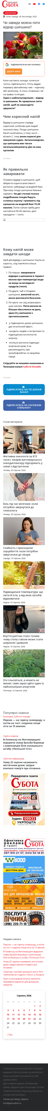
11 (13, 1014)
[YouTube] (34, 4)
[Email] (29, 4)
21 (29, 1018)
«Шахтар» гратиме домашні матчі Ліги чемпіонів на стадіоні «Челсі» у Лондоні (23, 973)
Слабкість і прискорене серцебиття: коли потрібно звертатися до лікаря (20, 551)
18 (13, 1018)
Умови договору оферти (15, 1099)
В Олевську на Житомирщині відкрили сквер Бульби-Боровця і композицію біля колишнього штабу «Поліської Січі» (23, 744)
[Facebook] (39, 4)
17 (8, 1018)
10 (8, 1014)
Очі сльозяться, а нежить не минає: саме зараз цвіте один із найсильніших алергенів (23, 683)
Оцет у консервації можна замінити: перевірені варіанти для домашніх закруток (22, 981)
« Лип (10, 1034)
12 (18, 1014)
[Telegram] (44, 4)
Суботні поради (22, 716)
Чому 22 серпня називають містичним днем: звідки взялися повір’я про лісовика (21, 765)
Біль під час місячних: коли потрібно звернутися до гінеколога (20, 507)
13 (24, 1014)
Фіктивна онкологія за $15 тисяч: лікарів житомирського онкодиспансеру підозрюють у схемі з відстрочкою (22, 461)
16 (40, 1014)
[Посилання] (10, 4)
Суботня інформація (13, 758)
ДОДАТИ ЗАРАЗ (13, 71)
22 (34, 1018)
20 (24, 1018)
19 (18, 1018)
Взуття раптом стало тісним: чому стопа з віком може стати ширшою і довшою (23, 639)
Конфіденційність (12, 1103)
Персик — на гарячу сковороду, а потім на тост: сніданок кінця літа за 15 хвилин (24, 723)
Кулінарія (8, 716)
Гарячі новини (10, 736)
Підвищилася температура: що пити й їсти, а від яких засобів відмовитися (23, 595)
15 (34, 1014)
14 (29, 1014)
